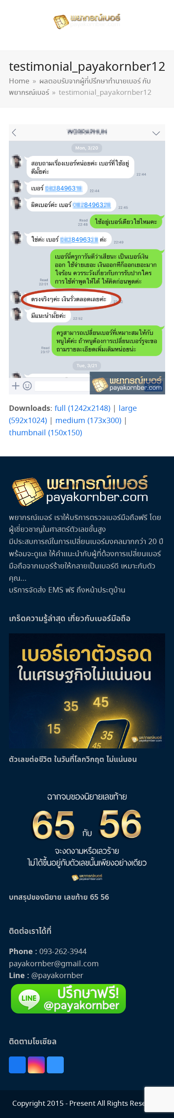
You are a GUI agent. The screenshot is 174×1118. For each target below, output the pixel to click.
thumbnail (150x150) (45, 433)
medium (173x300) (88, 421)
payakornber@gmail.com (54, 964)
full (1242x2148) (82, 408)
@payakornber (56, 976)
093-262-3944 (63, 951)
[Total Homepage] (80, 505)
